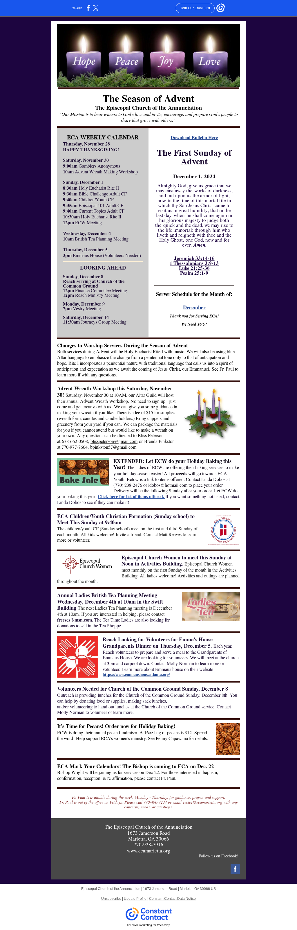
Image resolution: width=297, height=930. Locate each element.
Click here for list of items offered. (131, 496)
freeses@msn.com (74, 619)
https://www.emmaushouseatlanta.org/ (136, 674)
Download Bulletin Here (194, 137)
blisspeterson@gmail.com (113, 441)
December (194, 307)
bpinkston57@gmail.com (113, 447)
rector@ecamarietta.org (202, 802)
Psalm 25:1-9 (194, 273)
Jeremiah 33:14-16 (194, 258)
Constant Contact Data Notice (172, 899)
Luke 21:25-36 (194, 268)
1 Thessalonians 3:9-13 (194, 263)
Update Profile (135, 899)
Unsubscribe (111, 899)
